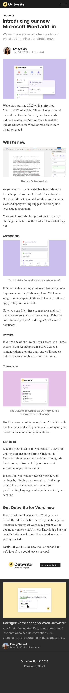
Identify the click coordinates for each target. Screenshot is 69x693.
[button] (63, 4)
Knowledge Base (52, 529)
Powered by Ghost (34, 666)
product (9, 15)
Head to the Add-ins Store (28, 120)
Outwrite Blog (29, 661)
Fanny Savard (18, 644)
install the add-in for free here (21, 520)
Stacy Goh (20, 49)
